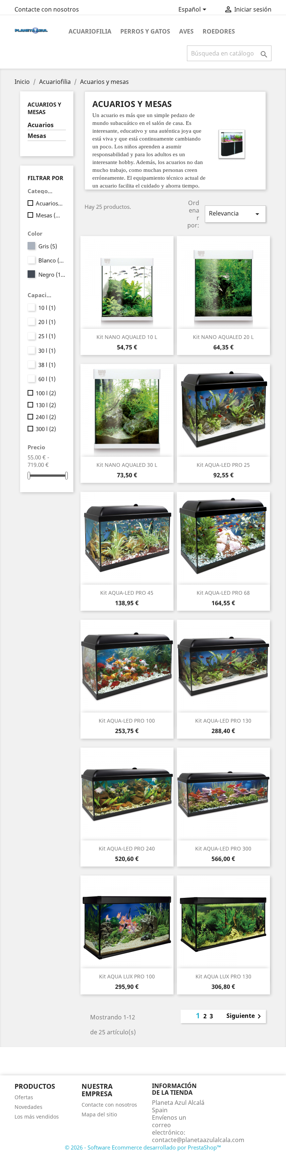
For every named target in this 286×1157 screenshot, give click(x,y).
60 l (46, 379)
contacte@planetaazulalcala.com (198, 1140)
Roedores (219, 31)
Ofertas (24, 1097)
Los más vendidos (37, 1116)
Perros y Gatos (145, 31)
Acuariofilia (90, 31)
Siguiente (245, 1016)
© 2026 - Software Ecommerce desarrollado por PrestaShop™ (143, 1147)
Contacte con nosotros (47, 9)
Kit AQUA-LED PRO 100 (127, 720)
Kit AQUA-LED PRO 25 (223, 464)
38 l (46, 364)
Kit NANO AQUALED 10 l (126, 336)
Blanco (52, 260)
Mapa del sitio (99, 1114)
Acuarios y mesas (44, 108)
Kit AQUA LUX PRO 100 (127, 976)
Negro (52, 274)
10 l (46, 307)
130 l (46, 405)
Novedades (28, 1106)
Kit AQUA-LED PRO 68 (223, 592)
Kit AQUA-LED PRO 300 (223, 848)
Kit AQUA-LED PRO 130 (223, 720)
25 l (46, 336)
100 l (46, 393)
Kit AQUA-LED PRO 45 (126, 592)
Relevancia (235, 213)
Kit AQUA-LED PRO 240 (127, 848)
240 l (46, 417)
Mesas (37, 136)
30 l (46, 350)
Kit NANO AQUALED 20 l (223, 336)
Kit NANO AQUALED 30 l (126, 464)
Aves (186, 31)
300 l (46, 429)
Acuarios (41, 125)
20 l (46, 322)
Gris (47, 246)
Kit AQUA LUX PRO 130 (223, 976)
